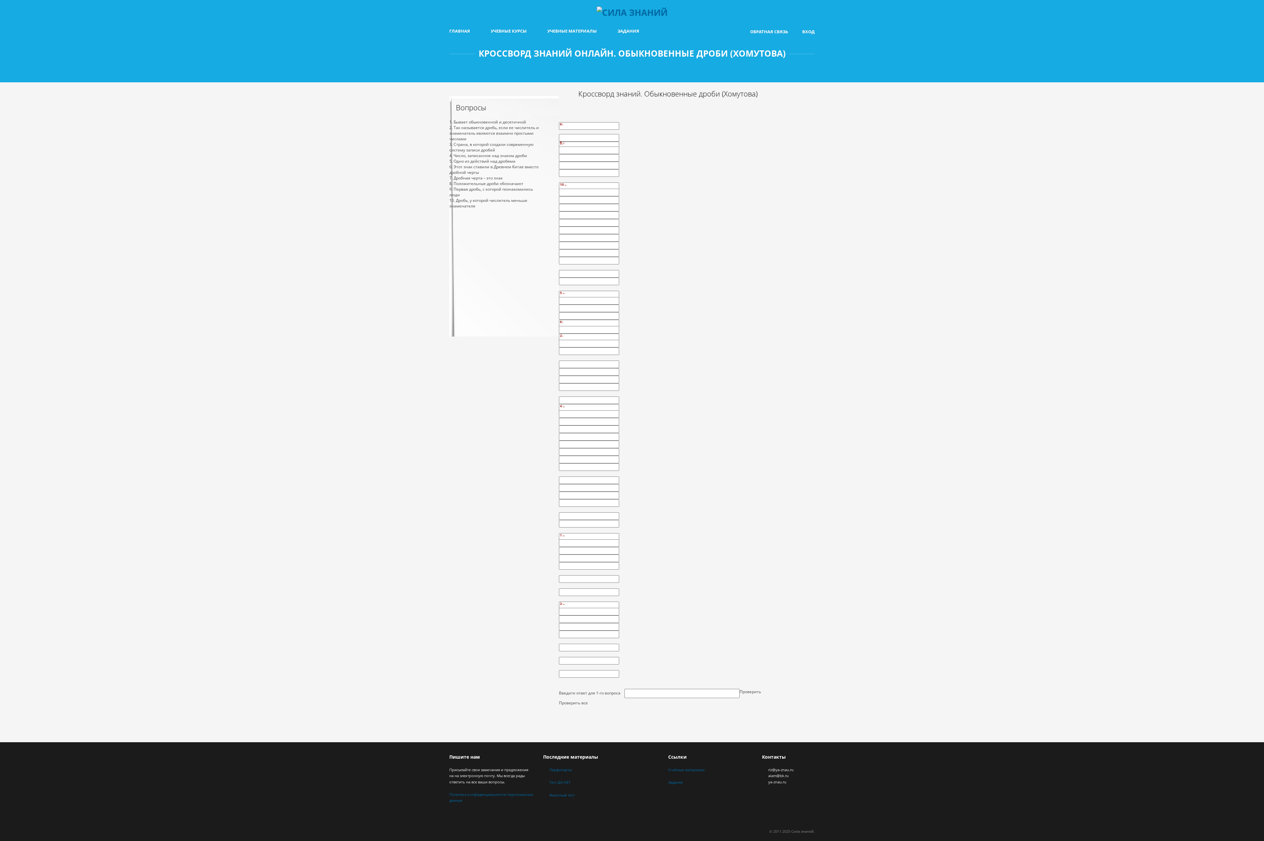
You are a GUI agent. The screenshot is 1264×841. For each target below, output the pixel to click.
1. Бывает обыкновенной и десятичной (487, 122)
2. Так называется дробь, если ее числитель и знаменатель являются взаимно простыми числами (494, 133)
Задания (628, 31)
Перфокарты (560, 769)
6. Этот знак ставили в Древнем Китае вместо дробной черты (494, 169)
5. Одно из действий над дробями (482, 161)
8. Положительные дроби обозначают (486, 183)
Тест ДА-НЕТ (559, 782)
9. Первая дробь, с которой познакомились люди (491, 192)
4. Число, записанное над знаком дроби (488, 155)
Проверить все (573, 703)
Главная (459, 31)
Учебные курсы (509, 31)
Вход (808, 32)
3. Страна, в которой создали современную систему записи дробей (491, 147)
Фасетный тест (562, 795)
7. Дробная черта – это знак (476, 178)
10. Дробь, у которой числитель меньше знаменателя (488, 203)
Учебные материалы (572, 31)
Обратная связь (769, 32)
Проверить (750, 691)
